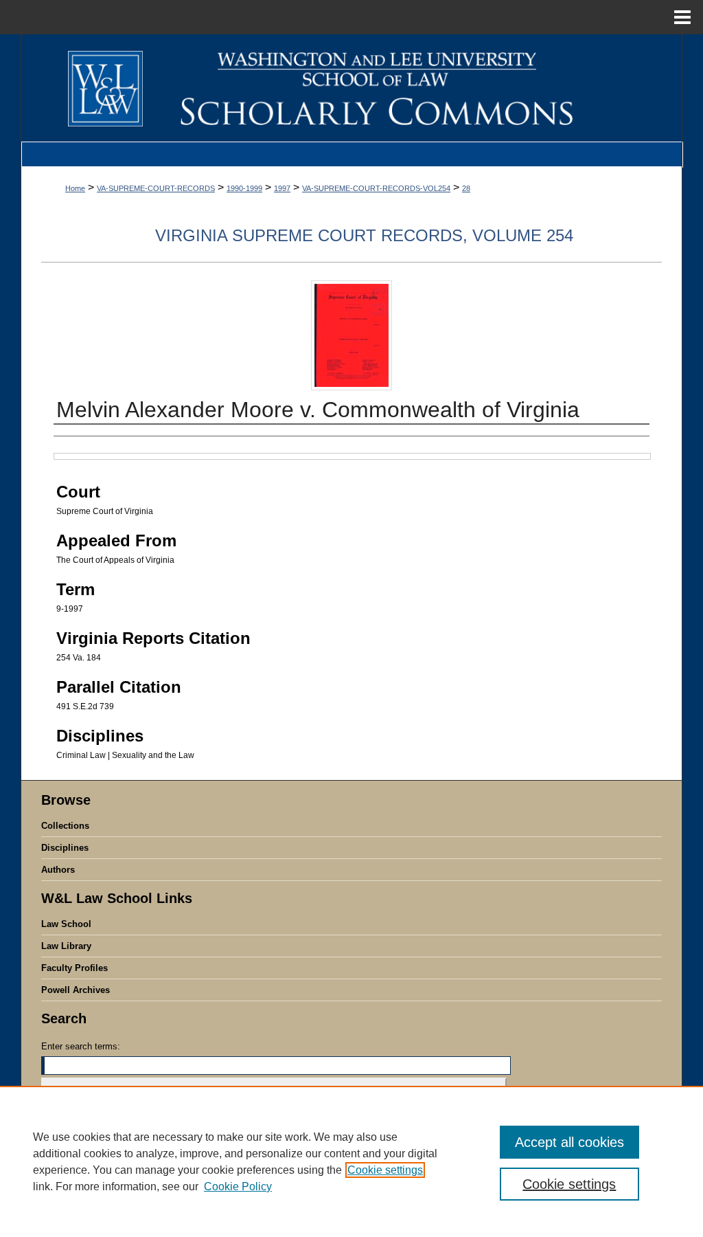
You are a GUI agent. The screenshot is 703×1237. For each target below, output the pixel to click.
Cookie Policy (238, 1186)
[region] (351, 1161)
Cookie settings (385, 1170)
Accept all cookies (569, 1142)
